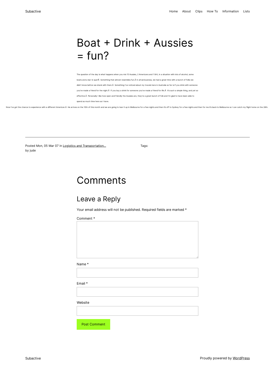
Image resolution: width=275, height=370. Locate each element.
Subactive (33, 11)
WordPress (241, 358)
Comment (86, 218)
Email (82, 283)
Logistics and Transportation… (84, 146)
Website (83, 302)
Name (83, 264)
